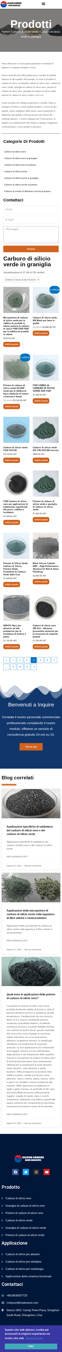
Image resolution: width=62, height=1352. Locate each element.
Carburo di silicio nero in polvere (20, 165)
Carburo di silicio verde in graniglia (21, 178)
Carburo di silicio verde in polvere (20, 184)
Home (5, 31)
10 (20, 667)
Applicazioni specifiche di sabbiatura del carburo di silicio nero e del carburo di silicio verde (30, 830)
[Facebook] (15, 1172)
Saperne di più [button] (34, 1338)
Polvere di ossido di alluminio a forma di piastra (27, 191)
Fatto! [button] (31, 1346)
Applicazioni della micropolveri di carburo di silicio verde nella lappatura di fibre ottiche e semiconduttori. (30, 914)
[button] (43, 3)
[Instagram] (36, 1172)
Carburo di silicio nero (15, 151)
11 (27, 667)
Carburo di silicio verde (24, 31)
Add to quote (11, 344)
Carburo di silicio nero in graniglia (20, 158)
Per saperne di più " (17, 857)
